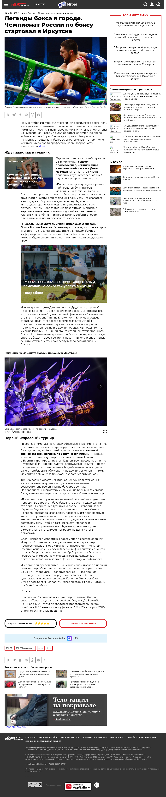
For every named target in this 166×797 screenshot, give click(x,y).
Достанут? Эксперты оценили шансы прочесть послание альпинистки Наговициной (142, 96)
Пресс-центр (116, 738)
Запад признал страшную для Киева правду (141, 178)
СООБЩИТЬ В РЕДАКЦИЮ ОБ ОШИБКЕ (43, 741)
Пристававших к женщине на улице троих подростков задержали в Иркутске (84, 684)
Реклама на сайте (48, 738)
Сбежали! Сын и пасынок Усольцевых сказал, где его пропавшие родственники (142, 139)
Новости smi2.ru (15, 727)
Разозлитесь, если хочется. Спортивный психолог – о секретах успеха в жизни (59, 284)
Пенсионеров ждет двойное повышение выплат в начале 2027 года (140, 200)
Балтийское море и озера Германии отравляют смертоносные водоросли (142, 189)
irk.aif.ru (43, 146)
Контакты (30, 738)
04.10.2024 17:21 (12, 13)
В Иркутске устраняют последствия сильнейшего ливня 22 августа (135, 63)
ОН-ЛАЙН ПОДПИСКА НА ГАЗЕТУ (141, 738)
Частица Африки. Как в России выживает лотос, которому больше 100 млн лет (141, 150)
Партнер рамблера (53, 785)
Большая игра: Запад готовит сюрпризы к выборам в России (138, 167)
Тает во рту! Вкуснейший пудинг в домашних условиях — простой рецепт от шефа (141, 107)
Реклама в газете (70, 738)
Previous (11, 386)
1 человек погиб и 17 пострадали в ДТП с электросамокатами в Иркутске (87, 674)
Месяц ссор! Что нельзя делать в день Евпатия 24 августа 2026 (135, 24)
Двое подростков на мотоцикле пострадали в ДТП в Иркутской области (34, 684)
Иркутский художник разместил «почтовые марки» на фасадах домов (34, 674)
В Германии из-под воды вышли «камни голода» (139, 210)
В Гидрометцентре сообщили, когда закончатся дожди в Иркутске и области (135, 50)
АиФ (103, 107)
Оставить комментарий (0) (83, 623)
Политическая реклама (95, 738)
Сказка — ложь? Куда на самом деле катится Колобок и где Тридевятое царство (135, 37)
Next (100, 386)
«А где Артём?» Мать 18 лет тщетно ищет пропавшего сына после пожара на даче (141, 128)
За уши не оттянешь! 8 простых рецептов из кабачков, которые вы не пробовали (142, 117)
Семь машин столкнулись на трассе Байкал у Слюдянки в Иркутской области (135, 76)
